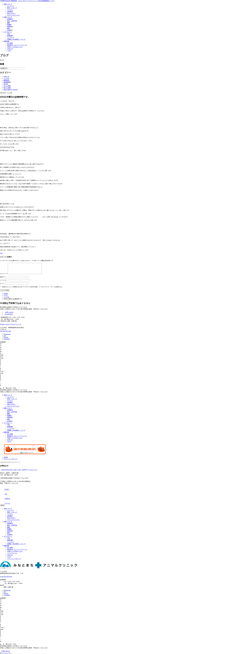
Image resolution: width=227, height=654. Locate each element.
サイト (2, 283)
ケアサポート (8, 32)
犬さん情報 (7, 86)
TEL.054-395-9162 (5, 331)
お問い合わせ (9, 312)
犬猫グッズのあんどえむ (15, 47)
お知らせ (10, 48)
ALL (1, 253)
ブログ (9, 50)
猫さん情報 (7, 87)
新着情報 (6, 41)
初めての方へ (11, 13)
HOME (6, 457)
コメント (3, 273)
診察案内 (10, 19)
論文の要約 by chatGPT (11, 89)
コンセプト (10, 6)
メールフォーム (12, 553)
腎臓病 (9, 24)
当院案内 (10, 11)
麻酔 (8, 22)
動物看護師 (7, 82)
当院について (8, 4)
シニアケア (10, 37)
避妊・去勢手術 (12, 21)
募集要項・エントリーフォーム (17, 45)
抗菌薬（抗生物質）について (16, 39)
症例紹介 (10, 30)
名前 (2, 277)
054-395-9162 (9, 314)
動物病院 (6, 80)
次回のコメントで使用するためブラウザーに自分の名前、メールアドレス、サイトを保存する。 (32, 287)
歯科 (8, 28)
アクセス (10, 9)
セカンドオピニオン (13, 15)
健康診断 (10, 35)
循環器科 (10, 26)
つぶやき (6, 78)
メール (3, 280)
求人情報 (10, 43)
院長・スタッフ (12, 8)
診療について (8, 17)
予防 (8, 34)
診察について (8, 521)
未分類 (6, 84)
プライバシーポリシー (11, 459)
